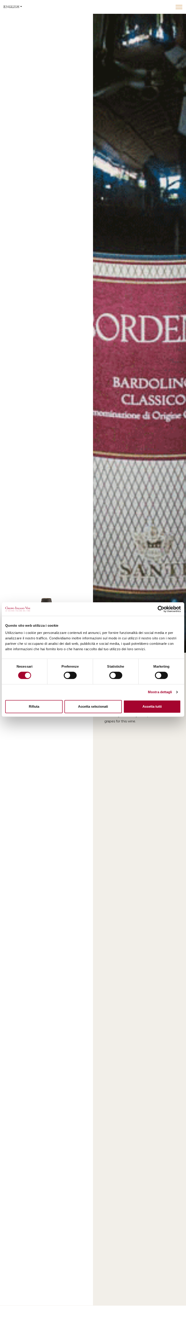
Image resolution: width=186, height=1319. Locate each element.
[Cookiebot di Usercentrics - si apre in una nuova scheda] (161, 609)
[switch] (70, 675)
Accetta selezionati (93, 706)
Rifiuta (34, 706)
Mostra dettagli (160, 692)
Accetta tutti (152, 706)
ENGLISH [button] (11, 7)
